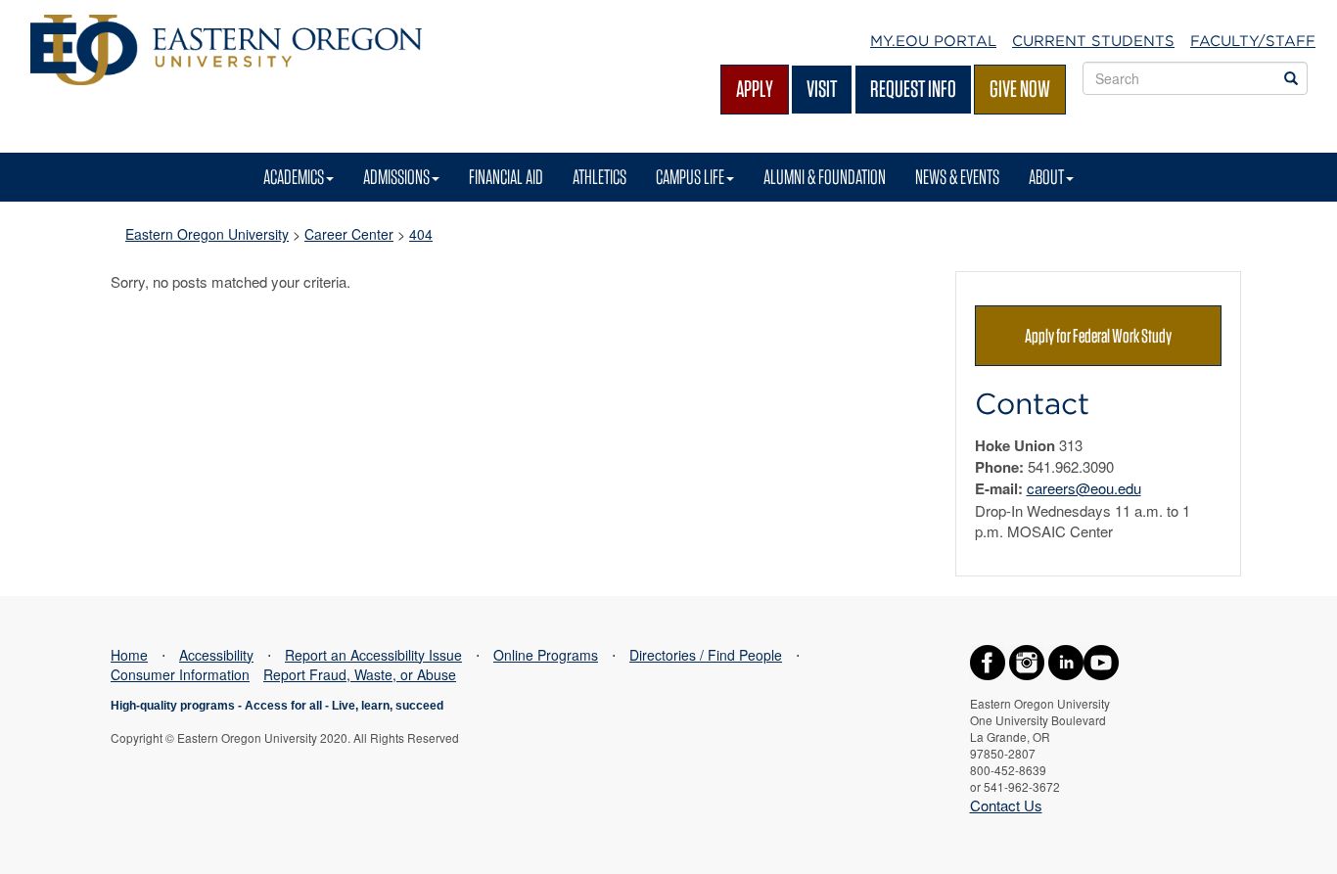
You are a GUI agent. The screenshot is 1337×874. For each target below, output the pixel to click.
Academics (293, 176)
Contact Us (1006, 805)
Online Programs (545, 655)
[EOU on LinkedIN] (1065, 659)
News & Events (957, 176)
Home (129, 655)
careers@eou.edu (1084, 488)
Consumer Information (180, 674)
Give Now (1020, 88)
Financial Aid (506, 176)
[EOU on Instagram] (1026, 659)
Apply (754, 88)
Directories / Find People (705, 655)
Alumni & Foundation (824, 176)
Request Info (913, 88)
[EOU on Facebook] (987, 659)
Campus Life (690, 176)
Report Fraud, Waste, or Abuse (359, 674)
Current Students (1093, 41)
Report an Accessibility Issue (373, 655)
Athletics (599, 176)
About (1046, 176)
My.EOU (933, 41)
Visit (822, 88)
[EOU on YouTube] (1101, 659)
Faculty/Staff (1252, 41)
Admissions (396, 176)
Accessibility (216, 655)
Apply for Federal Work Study (1098, 335)
